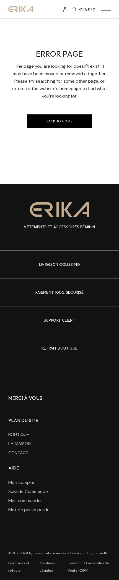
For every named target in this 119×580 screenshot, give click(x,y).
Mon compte (21, 482)
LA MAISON (19, 444)
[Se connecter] (65, 9)
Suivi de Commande (28, 491)
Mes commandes (25, 500)
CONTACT (18, 453)
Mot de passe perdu (29, 510)
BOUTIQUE (18, 434)
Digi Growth (97, 553)
